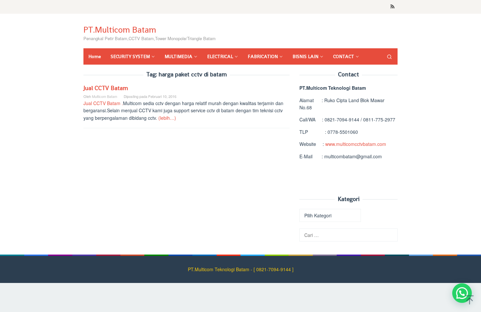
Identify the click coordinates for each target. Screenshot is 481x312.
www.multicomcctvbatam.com (355, 144)
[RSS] (392, 7)
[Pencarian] (389, 56)
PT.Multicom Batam (119, 29)
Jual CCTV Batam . (103, 103)
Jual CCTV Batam (105, 88)
